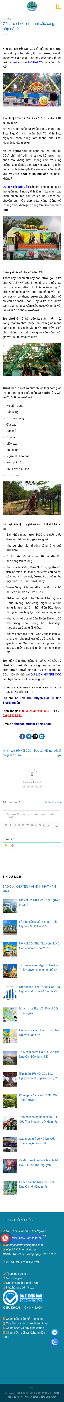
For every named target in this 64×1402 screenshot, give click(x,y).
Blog (32, 1387)
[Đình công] (19, 825)
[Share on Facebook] (22, 737)
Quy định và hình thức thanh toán (26, 1323)
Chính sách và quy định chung (24, 1327)
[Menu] (5, 6)
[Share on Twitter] (29, 737)
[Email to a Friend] (35, 737)
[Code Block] (36, 825)
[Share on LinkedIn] (42, 737)
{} (44, 825)
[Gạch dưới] (14, 825)
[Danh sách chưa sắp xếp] (27, 825)
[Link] (40, 825)
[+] (49, 825)
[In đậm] (6, 825)
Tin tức (7, 19)
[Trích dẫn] (32, 825)
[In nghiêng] (10, 825)
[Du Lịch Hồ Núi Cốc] (32, 6)
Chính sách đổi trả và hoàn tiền (25, 1332)
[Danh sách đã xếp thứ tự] (23, 825)
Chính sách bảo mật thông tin (24, 1318)
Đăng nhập (54, 801)
